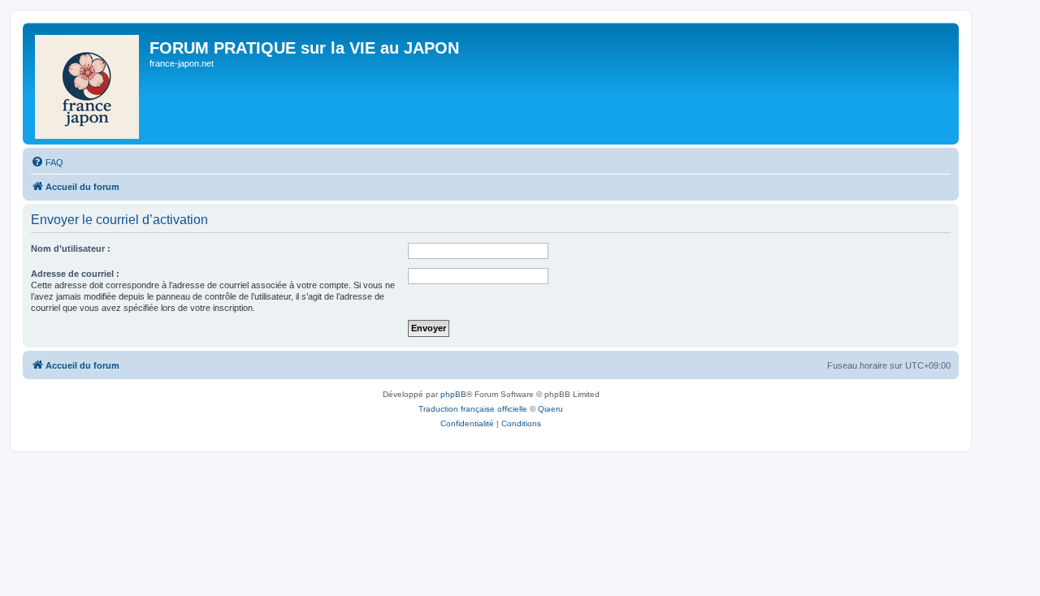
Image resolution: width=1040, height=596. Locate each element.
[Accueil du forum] (88, 83)
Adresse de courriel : (75, 274)
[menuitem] (47, 162)
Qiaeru (550, 408)
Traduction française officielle (472, 408)
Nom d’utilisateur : (70, 248)
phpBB (453, 394)
